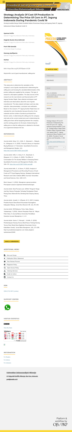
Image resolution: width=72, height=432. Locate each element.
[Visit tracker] (4, 345)
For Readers (7, 357)
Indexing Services (12, 271)
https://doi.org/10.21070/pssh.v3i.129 (18, 68)
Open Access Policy (13, 267)
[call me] (7, 310)
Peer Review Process (13, 261)
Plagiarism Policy (12, 264)
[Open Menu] (4, 2)
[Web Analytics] (6, 324)
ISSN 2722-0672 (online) (11, 291)
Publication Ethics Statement (15, 258)
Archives (12, 9)
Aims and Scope (11, 255)
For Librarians (7, 363)
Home (6, 9)
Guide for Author (12, 274)
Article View (52, 69)
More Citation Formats (53, 147)
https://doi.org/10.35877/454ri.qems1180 (16, 150)
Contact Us (10, 277)
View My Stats (8, 328)
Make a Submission (12, 241)
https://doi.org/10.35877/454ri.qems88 (21, 164)
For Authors (7, 360)
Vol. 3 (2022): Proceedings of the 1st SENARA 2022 (33, 9)
